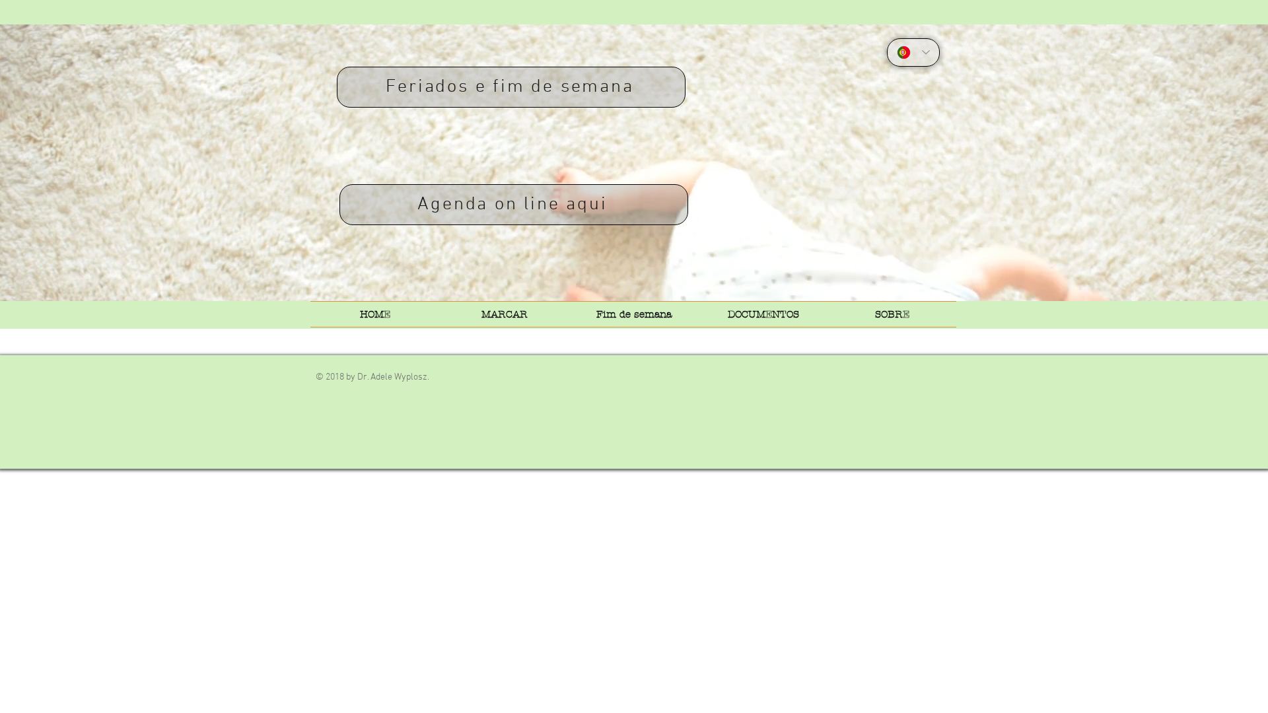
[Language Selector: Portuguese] (913, 52)
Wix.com (530, 377)
